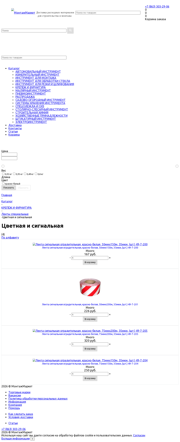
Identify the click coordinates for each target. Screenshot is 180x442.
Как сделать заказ (20, 414)
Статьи (13, 131)
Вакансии (14, 395)
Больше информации (15, 438)
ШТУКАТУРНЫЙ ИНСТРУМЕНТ (35, 118)
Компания (15, 404)
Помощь (14, 408)
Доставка (15, 125)
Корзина (14, 134)
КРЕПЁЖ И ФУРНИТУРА (30, 87)
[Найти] (70, 31)
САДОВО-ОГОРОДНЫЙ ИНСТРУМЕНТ (40, 99)
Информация (17, 401)
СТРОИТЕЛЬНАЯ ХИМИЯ (31, 112)
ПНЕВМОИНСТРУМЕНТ (30, 93)
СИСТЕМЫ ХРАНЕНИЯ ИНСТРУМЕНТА (40, 103)
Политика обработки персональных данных (38, 398)
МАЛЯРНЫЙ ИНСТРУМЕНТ (33, 90)
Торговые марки (19, 392)
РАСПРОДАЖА (25, 96)
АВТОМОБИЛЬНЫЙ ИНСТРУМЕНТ (38, 71)
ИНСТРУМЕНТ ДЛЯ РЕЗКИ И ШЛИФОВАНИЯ (44, 84)
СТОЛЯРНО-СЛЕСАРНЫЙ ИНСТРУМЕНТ (41, 109)
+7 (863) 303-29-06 (157, 6)
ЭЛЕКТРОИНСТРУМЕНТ (31, 122)
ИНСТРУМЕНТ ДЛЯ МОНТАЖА (35, 77)
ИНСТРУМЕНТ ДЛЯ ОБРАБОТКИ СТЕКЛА (42, 81)
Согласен (139, 435)
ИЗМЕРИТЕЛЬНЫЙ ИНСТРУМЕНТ (37, 74)
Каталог (14, 68)
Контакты (15, 128)
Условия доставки (20, 417)
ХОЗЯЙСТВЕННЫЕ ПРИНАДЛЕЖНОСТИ (41, 115)
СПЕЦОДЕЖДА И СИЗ (29, 106)
